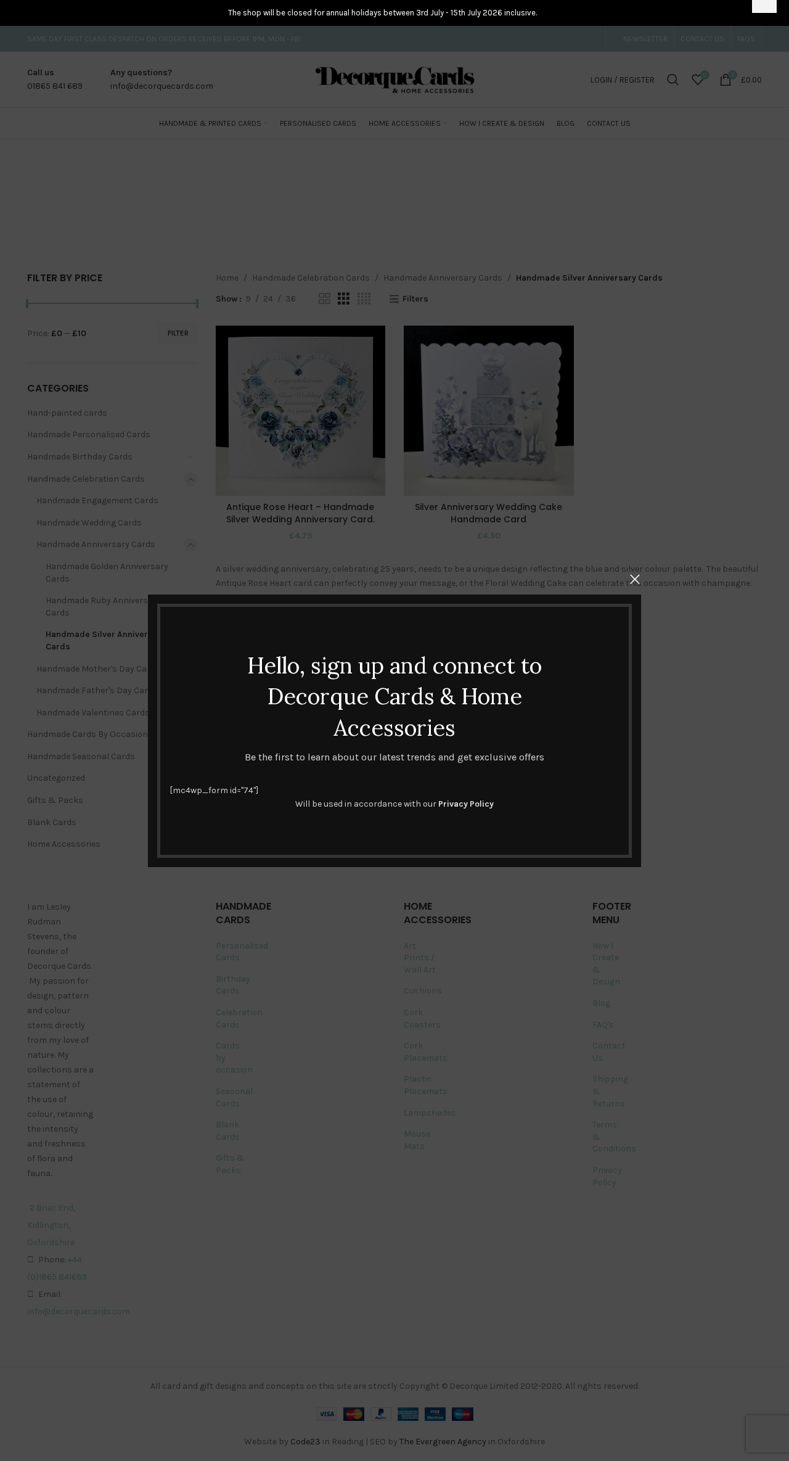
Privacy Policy (466, 804)
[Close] (634, 579)
